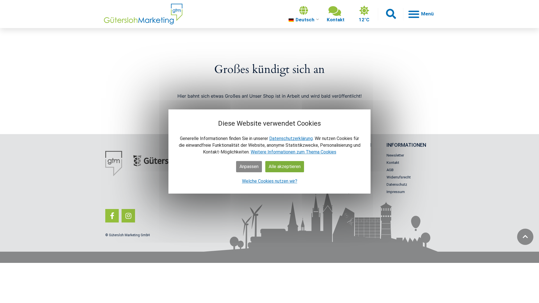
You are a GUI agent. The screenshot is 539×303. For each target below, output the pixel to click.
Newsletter (395, 155)
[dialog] (269, 151)
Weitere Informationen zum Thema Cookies (293, 152)
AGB (390, 170)
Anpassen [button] (249, 166)
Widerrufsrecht (399, 177)
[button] (390, 14)
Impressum (396, 192)
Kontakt (393, 162)
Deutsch (304, 19)
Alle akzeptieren (285, 166)
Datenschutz (397, 184)
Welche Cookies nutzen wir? (269, 181)
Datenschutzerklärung (291, 138)
